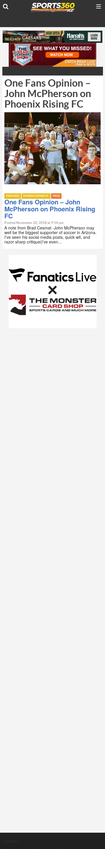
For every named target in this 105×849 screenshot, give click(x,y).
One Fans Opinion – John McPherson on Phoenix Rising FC (49, 208)
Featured (12, 196)
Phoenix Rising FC (36, 196)
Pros (56, 196)
